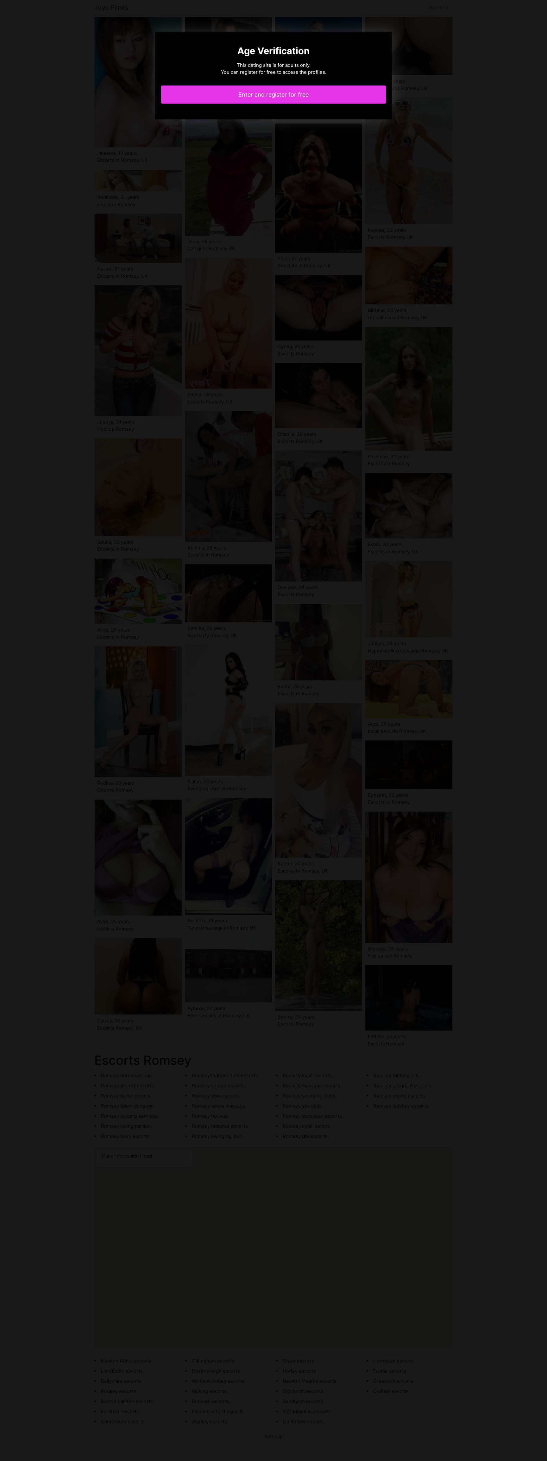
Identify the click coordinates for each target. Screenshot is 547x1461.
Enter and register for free (273, 94)
